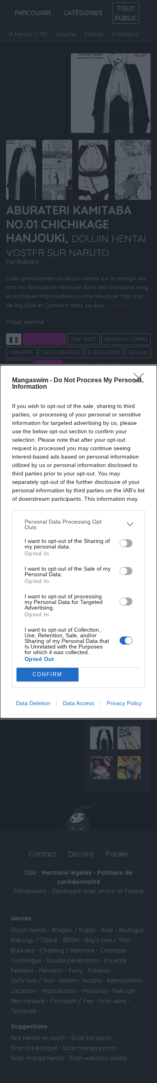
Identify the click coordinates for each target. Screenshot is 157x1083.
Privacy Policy (124, 703)
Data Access (78, 703)
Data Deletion (33, 703)
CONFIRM (47, 674)
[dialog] (78, 541)
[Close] (141, 380)
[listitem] (78, 524)
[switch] (126, 543)
